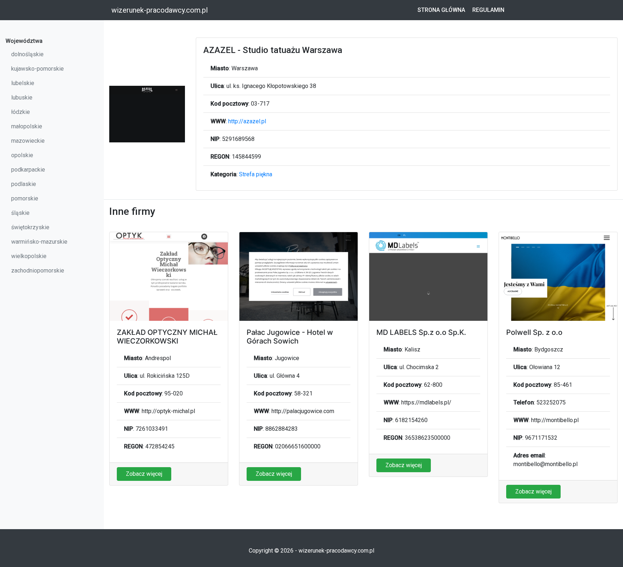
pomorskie (24, 198)
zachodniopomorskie (37, 270)
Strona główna (441, 9)
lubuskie (21, 97)
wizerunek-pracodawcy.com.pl (159, 10)
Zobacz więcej (144, 473)
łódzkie (20, 111)
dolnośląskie (27, 54)
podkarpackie (28, 169)
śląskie (20, 212)
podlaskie (23, 184)
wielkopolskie (29, 256)
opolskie (22, 155)
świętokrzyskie (30, 227)
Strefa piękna (255, 174)
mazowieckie (28, 140)
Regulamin (488, 9)
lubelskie (22, 83)
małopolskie (26, 126)
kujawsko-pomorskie (37, 68)
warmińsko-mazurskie (39, 241)
